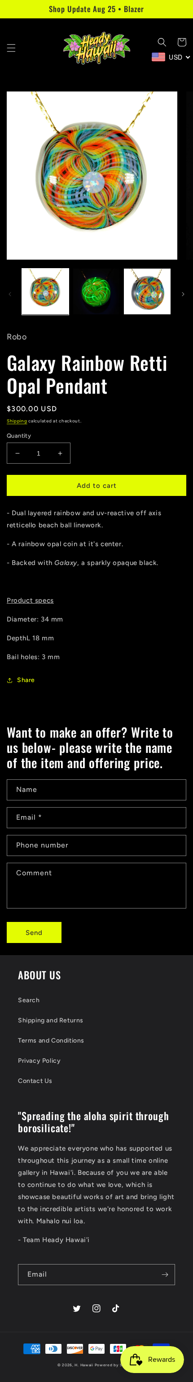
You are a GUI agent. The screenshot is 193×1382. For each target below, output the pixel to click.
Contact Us (35, 1081)
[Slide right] (183, 294)
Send (34, 933)
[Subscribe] (165, 1274)
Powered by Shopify (115, 1365)
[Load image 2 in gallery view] (96, 292)
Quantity (19, 435)
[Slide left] (10, 294)
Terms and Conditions (51, 1040)
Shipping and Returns (50, 1020)
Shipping (17, 421)
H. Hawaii (84, 1365)
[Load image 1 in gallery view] (45, 292)
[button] (11, 48)
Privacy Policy (39, 1061)
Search (29, 1000)
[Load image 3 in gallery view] (147, 292)
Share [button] (26, 680)
